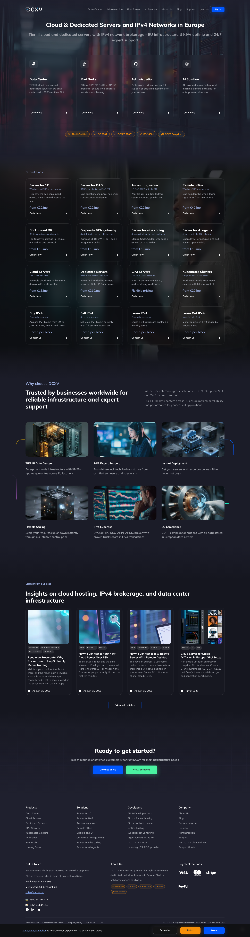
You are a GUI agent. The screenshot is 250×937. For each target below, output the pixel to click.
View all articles (125, 705)
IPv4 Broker (133, 9)
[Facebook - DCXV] (27, 909)
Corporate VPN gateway (91, 837)
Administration (114, 9)
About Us (166, 9)
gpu (199, 648)
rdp (133, 648)
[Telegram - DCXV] (38, 909)
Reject (190, 930)
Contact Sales (108, 769)
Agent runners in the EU (141, 837)
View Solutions (141, 769)
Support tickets (187, 847)
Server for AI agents (88, 847)
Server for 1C (84, 813)
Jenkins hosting (136, 828)
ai (193, 648)
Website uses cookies (34, 930)
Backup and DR (85, 832)
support (48, 652)
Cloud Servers (33, 818)
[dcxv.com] (34, 9)
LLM (100, 922)
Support (190, 9)
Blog (179, 9)
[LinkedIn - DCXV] (33, 909)
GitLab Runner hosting (140, 818)
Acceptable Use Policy (52, 922)
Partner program (188, 823)
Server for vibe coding (89, 842)
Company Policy (74, 922)
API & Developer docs (140, 813)
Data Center (95, 9)
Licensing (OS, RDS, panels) (143, 847)
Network (183, 828)
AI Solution (151, 9)
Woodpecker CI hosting (141, 832)
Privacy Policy (32, 922)
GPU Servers (33, 828)
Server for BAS (85, 818)
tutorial (91, 648)
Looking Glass (33, 847)
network (33, 648)
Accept (214, 930)
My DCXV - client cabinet (193, 842)
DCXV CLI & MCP (137, 842)
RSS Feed (90, 922)
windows (143, 648)
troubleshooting (50, 648)
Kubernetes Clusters (37, 832)
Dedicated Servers (36, 823)
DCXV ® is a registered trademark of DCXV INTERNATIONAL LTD (193, 922)
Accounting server (87, 823)
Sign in (218, 9)
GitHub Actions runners (140, 823)
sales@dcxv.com (35, 892)
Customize (165, 930)
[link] (48, 651)
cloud (102, 648)
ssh (82, 648)
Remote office (84, 828)
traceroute (35, 652)
